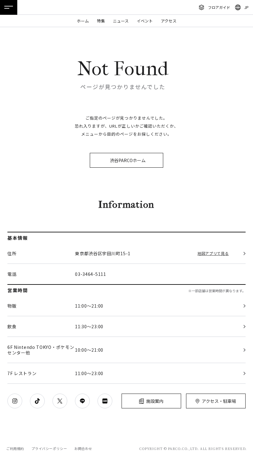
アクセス (168, 21)
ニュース (121, 21)
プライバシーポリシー (49, 448)
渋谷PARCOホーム (128, 160)
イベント (145, 21)
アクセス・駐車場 (219, 401)
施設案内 (155, 401)
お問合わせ (83, 448)
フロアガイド (219, 7)
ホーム (83, 21)
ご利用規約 (15, 448)
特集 (101, 21)
